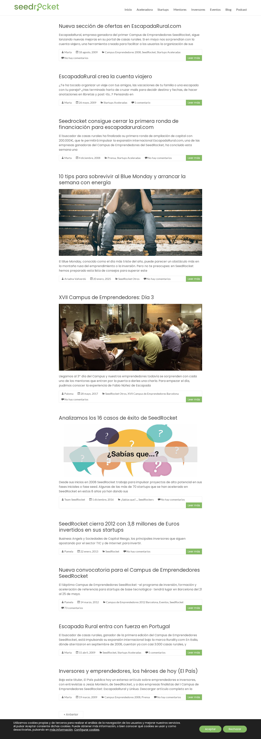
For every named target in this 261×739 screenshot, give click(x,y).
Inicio (128, 9)
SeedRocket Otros (128, 278)
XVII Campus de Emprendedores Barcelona (153, 393)
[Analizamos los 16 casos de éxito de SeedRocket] (130, 426)
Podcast (241, 9)
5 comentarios (156, 652)
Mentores (179, 9)
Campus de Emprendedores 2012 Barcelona (132, 602)
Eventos (215, 9)
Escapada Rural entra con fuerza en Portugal (114, 626)
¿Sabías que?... (129, 499)
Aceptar (210, 729)
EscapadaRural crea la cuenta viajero (105, 76)
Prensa (112, 157)
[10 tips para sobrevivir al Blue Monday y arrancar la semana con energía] (130, 191)
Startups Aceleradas (169, 52)
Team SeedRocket (74, 499)
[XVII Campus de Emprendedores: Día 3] (130, 305)
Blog (228, 9)
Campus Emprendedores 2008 (123, 52)
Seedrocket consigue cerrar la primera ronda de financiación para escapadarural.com (118, 124)
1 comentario (142, 102)
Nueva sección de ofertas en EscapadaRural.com (120, 26)
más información (61, 730)
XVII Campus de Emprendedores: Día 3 (106, 297)
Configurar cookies (86, 729)
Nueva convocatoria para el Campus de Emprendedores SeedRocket (129, 573)
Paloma (68, 393)
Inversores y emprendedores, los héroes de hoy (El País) (128, 671)
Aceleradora (145, 9)
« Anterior (71, 714)
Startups (163, 9)
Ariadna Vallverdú (75, 278)
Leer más (194, 58)
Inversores (198, 9)
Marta (68, 52)
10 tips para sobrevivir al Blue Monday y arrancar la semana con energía (122, 179)
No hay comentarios (76, 58)
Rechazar (235, 729)
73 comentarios (73, 607)
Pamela (68, 551)
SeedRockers (146, 499)
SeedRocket (149, 52)
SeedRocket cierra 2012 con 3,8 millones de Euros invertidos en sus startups (119, 526)
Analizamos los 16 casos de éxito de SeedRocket (118, 418)
